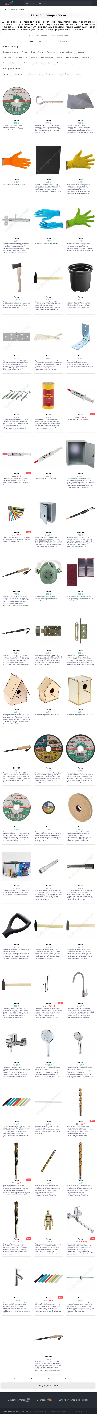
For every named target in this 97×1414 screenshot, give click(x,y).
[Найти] (27, 3)
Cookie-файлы (37, 1411)
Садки (50, 63)
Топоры (24, 52)
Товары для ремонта (53, 74)
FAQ (46, 1411)
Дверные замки (47, 57)
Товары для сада (35, 74)
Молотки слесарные (63, 63)
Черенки (34, 57)
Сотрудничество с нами (71, 1400)
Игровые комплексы (10, 52)
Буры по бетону (37, 52)
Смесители (28, 63)
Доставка (41, 1400)
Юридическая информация (61, 1411)
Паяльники (51, 52)
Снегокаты (40, 63)
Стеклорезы (7, 57)
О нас (85, 1411)
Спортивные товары (72, 74)
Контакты (77, 1411)
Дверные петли (21, 57)
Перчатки (85, 57)
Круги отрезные (72, 57)
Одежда (5, 74)
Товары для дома (19, 74)
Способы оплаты (16, 1400)
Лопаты (59, 57)
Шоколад (81, 52)
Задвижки (16, 63)
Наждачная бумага (66, 52)
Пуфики (5, 63)
